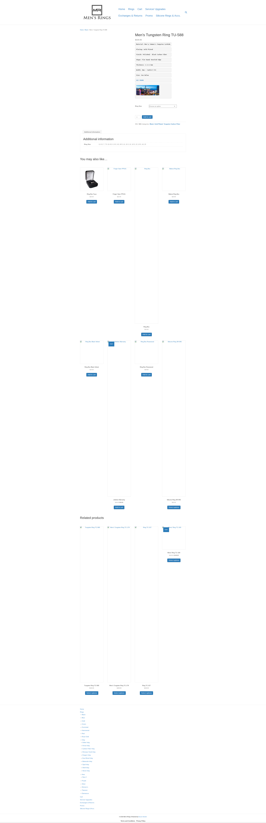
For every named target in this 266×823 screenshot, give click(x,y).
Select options (174, 507)
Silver (84, 784)
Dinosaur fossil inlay (88, 752)
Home (121, 9)
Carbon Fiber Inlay (88, 749)
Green (84, 724)
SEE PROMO (140, 80)
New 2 (84, 777)
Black (86, 30)
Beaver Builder (143, 816)
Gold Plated (159, 124)
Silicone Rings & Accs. (168, 15)
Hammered (85, 730)
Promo (149, 15)
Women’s (85, 787)
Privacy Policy (140, 821)
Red (83, 733)
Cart (139, 9)
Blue (83, 718)
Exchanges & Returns (130, 15)
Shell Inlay (85, 767)
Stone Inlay (86, 771)
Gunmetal (85, 727)
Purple (84, 781)
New (83, 774)
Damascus (85, 793)
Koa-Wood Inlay (87, 758)
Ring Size (138, 106)
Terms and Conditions (128, 821)
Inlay (83, 740)
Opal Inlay (85, 764)
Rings (131, 9)
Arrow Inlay (86, 745)
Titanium (84, 790)
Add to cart (147, 117)
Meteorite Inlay (87, 761)
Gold (83, 721)
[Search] (184, 12)
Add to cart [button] (92, 202)
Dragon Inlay (86, 755)
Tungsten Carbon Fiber (172, 124)
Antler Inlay (86, 742)
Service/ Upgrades (155, 9)
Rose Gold (85, 736)
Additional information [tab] (92, 132)
